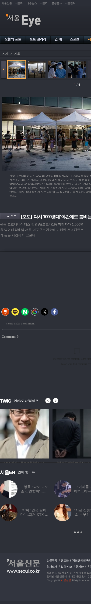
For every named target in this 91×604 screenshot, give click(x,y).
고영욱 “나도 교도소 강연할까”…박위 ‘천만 (34, 491)
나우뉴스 (32, 3)
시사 (5, 53)
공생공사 (57, 3)
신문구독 (52, 560)
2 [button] (78, 532)
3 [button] (81, 532)
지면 (74, 560)
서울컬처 (70, 3)
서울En (44, 3)
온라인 (82, 560)
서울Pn (19, 3)
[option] (24, 433)
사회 (17, 53)
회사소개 (52, 566)
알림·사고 (66, 566)
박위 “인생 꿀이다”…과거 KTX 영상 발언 (34, 514)
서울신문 (7, 3)
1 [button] (75, 532)
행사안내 (81, 566)
